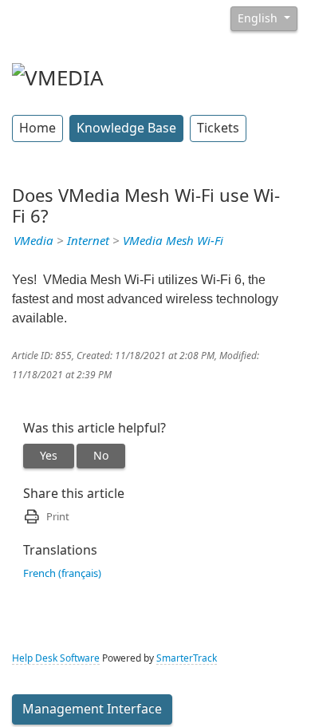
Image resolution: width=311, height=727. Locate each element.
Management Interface (92, 709)
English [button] (259, 18)
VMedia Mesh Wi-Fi (173, 241)
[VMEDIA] (58, 77)
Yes (48, 455)
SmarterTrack (186, 658)
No (100, 455)
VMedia (33, 241)
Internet (88, 241)
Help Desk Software (56, 658)
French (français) (62, 573)
